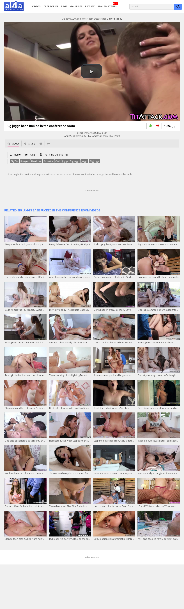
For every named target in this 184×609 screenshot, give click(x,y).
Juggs (65, 161)
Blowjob (24, 161)
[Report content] (48, 143)
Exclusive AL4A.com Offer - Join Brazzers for (92, 18)
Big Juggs (75, 161)
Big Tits (14, 161)
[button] (91, 71)
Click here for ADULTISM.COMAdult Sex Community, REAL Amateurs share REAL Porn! (92, 134)
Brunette (48, 161)
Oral (57, 161)
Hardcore (36, 161)
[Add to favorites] (41, 143)
